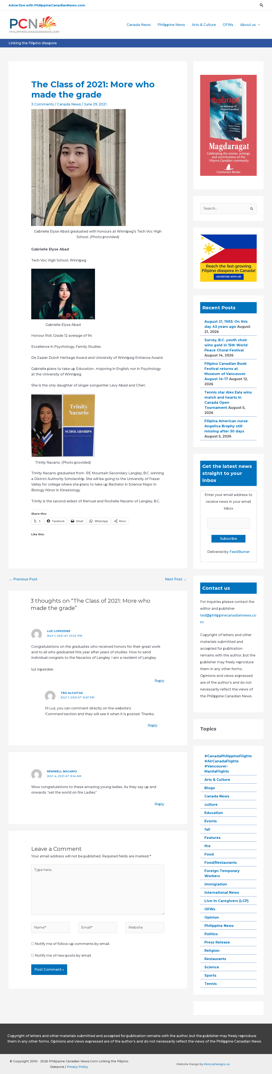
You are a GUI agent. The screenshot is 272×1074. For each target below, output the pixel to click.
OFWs (228, 25)
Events (210, 821)
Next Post (176, 579)
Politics (211, 934)
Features (212, 838)
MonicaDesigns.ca (217, 1064)
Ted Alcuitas (72, 693)
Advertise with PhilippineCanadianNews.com (46, 5)
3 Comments (42, 104)
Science (211, 967)
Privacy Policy (77, 1067)
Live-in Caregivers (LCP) (226, 901)
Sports (210, 975)
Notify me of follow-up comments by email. (72, 944)
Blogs (209, 788)
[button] (262, 5)
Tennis (210, 984)
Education (213, 813)
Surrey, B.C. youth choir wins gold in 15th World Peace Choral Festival (226, 345)
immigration (215, 884)
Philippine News (171, 25)
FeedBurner (240, 552)
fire (207, 846)
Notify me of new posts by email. (63, 955)
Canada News (139, 25)
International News (221, 893)
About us (248, 25)
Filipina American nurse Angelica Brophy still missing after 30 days (226, 426)
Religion (212, 951)
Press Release (217, 942)
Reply (159, 681)
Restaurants (215, 959)
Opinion (211, 917)
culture (211, 805)
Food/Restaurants (220, 863)
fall (207, 829)
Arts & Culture (204, 25)
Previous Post (23, 579)
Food (209, 854)
